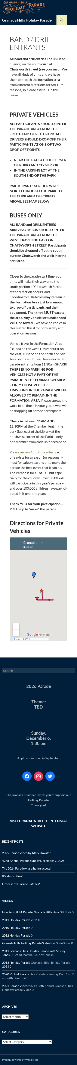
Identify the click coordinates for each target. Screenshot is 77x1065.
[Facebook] (27, 776)
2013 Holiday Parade (16, 962)
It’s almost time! (12, 876)
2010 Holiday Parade (16, 927)
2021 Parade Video (15, 986)
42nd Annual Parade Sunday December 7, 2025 (33, 860)
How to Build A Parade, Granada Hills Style (30, 912)
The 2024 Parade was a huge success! (26, 868)
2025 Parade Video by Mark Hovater (26, 853)
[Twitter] (50, 776)
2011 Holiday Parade (16, 920)
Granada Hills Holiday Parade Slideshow (29, 943)
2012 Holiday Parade (16, 935)
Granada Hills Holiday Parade (27, 20)
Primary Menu (72, 20)
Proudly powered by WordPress (20, 1059)
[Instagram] (38, 776)
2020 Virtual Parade (15, 974)
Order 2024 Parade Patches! (21, 884)
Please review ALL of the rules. (32, 452)
